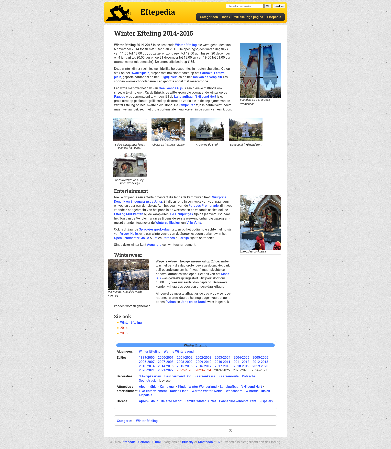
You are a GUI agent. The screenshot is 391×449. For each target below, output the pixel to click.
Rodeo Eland (179, 391)
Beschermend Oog (177, 376)
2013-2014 (147, 366)
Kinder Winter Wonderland (197, 387)
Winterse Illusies (167, 223)
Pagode (119, 96)
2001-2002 (184, 357)
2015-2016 (184, 366)
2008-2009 (184, 362)
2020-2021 (147, 370)
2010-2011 (222, 362)
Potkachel (249, 376)
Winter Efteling (186, 45)
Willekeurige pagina (248, 17)
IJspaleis (145, 395)
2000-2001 (166, 357)
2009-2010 (203, 362)
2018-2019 (241, 366)
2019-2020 (260, 366)
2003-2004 (222, 357)
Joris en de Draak (193, 302)
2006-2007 (147, 362)
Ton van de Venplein (207, 77)
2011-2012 (241, 362)
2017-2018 (222, 366)
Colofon (144, 442)
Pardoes (169, 238)
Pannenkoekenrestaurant (237, 401)
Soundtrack (147, 380)
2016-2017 (203, 366)
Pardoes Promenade (204, 206)
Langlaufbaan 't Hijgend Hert (195, 96)
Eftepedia (274, 17)
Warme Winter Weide (207, 391)
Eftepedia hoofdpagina (119, 12)
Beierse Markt (171, 401)
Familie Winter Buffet (200, 401)
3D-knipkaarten (150, 376)
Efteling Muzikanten (128, 214)
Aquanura (154, 245)
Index (226, 17)
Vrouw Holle (129, 234)
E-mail (156, 442)
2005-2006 (260, 357)
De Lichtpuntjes (181, 214)
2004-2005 (241, 357)
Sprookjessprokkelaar (155, 229)
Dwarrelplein (140, 73)
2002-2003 (203, 357)
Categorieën (209, 17)
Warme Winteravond (179, 351)
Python (171, 302)
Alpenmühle (148, 387)
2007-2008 (166, 362)
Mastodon (205, 442)
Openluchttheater (126, 238)
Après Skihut (148, 401)
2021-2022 (166, 370)
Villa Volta (194, 223)
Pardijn (183, 238)
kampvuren (187, 105)
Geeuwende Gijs (171, 88)
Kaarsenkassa (205, 376)
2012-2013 (260, 362)
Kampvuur (167, 387)
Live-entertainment (153, 391)
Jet (155, 238)
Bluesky (187, 442)
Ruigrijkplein (168, 77)
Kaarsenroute (229, 376)
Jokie (145, 238)
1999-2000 (147, 357)
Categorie (124, 421)
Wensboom (234, 391)
